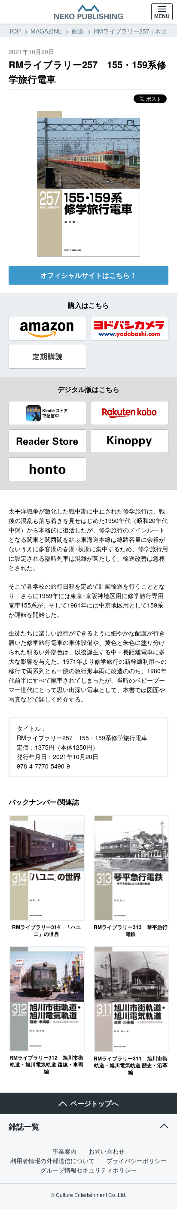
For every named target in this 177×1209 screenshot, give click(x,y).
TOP (15, 31)
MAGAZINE (46, 31)
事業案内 (64, 1151)
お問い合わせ (106, 1151)
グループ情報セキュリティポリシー (88, 1170)
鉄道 (78, 31)
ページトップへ (94, 1103)
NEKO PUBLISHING (88, 12)
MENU (162, 16)
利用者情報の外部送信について (52, 1160)
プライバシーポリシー (137, 1160)
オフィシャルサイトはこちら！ (88, 275)
